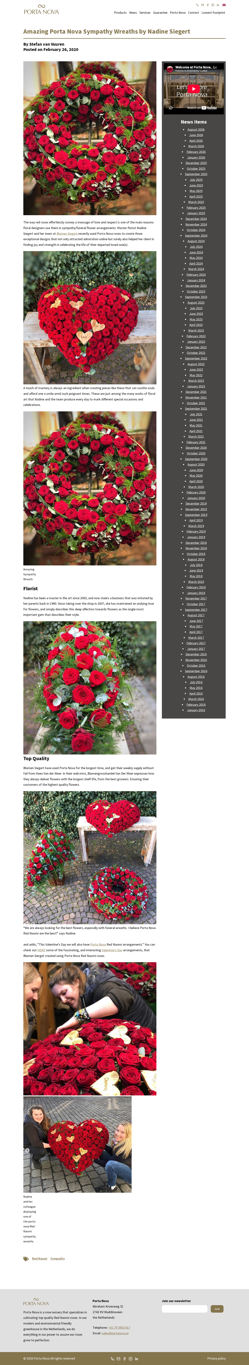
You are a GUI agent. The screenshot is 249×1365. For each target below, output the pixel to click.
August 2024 (196, 241)
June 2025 (196, 185)
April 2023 (196, 325)
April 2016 (196, 693)
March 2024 (196, 269)
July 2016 (196, 682)
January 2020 (196, 498)
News (133, 12)
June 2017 (196, 621)
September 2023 (196, 297)
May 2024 (196, 258)
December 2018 (196, 543)
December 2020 (196, 448)
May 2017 (196, 626)
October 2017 (196, 604)
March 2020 (196, 487)
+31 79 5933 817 (119, 1327)
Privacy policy (216, 1358)
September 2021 (196, 408)
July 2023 (196, 308)
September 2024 (196, 235)
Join (217, 1309)
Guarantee (160, 12)
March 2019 (196, 526)
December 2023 (196, 286)
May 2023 (196, 319)
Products (120, 12)
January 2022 (196, 386)
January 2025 (196, 213)
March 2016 (196, 699)
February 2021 (196, 442)
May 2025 (196, 191)
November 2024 (196, 224)
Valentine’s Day (112, 950)
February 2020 (196, 492)
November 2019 (196, 509)
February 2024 (196, 274)
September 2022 (196, 358)
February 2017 (196, 643)
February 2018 (196, 587)
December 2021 (196, 392)
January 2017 (196, 649)
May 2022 (196, 375)
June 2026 (196, 135)
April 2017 (196, 632)
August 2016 (196, 677)
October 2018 (196, 554)
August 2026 (196, 129)
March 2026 (196, 146)
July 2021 (196, 414)
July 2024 (196, 247)
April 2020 (196, 481)
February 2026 (196, 152)
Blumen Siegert (67, 233)
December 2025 (196, 163)
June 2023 (196, 314)
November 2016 (196, 660)
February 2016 (196, 704)
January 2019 (196, 537)
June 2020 (196, 470)
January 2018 (196, 593)
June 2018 (196, 570)
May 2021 (196, 425)
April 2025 (196, 196)
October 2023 (196, 291)
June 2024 (196, 252)
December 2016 (196, 654)
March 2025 (196, 202)
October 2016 (196, 665)
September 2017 (196, 610)
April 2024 (196, 263)
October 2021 (196, 403)
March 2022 (196, 381)
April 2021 (196, 431)
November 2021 (196, 397)
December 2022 (196, 347)
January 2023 (196, 341)
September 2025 (196, 174)
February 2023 (196, 336)
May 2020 (196, 475)
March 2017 (196, 638)
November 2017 (196, 598)
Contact (193, 12)
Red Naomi (39, 1258)
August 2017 (196, 615)
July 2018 (196, 565)
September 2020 (196, 459)
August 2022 (196, 364)
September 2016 (196, 671)
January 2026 (196, 157)
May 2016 (196, 688)
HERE (41, 950)
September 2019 (196, 515)
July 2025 (196, 180)
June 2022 (196, 369)
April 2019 (196, 520)
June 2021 (196, 420)
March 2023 (196, 330)
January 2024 (196, 280)
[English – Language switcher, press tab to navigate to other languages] (224, 4)
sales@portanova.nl (115, 1333)
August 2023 (196, 302)
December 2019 (196, 503)
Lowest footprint (213, 12)
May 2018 (196, 576)
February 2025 (196, 208)
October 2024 (196, 230)
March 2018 (196, 582)
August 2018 (196, 559)
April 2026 (196, 141)
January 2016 (196, 710)
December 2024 (196, 219)
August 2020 (196, 464)
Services (145, 12)
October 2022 (196, 353)
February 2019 (196, 531)
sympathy (57, 1258)
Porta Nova (178, 12)
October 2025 (196, 168)
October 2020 (196, 453)
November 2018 (196, 548)
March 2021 (196, 436)
